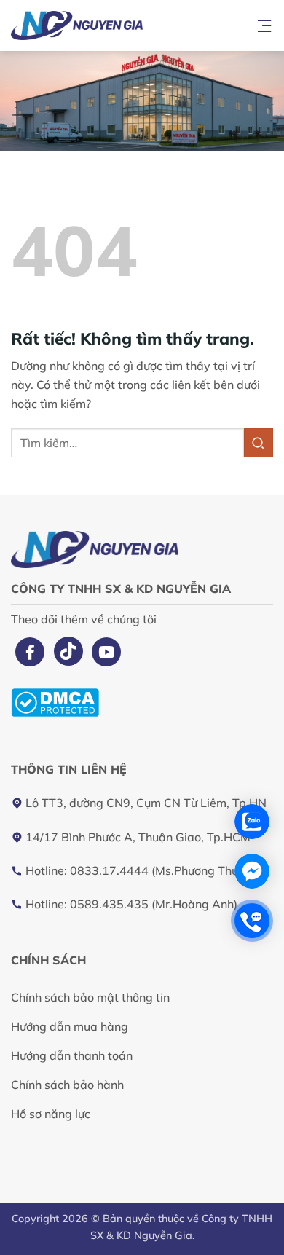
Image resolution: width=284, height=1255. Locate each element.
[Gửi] (258, 442)
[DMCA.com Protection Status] (55, 700)
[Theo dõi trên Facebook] (29, 651)
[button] (264, 25)
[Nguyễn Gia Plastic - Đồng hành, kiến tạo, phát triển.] (128, 25)
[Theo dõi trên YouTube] (106, 651)
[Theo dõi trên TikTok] (68, 651)
